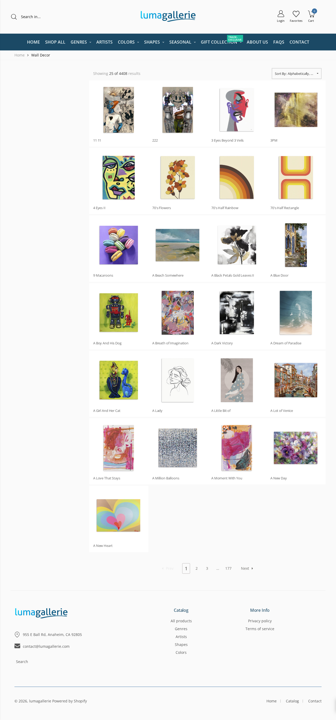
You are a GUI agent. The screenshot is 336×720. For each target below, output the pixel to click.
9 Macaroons (103, 275)
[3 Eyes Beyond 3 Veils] (236, 110)
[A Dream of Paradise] (296, 312)
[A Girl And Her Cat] (118, 380)
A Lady (157, 410)
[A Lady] (177, 380)
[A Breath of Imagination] (177, 312)
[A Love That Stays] (118, 447)
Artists (181, 636)
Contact (315, 700)
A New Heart (103, 545)
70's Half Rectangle (284, 207)
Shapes (181, 644)
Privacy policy (260, 620)
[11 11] (118, 110)
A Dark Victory (222, 343)
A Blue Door (279, 275)
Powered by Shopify (69, 700)
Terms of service (259, 628)
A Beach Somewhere (167, 275)
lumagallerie (40, 700)
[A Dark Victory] (236, 312)
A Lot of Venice (281, 410)
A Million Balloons (165, 478)
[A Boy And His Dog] (118, 312)
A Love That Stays (106, 478)
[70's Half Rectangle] (296, 177)
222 (155, 140)
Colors (181, 652)
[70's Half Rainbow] (236, 177)
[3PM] (296, 110)
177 (228, 568)
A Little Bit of (220, 410)
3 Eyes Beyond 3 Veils (227, 140)
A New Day (278, 478)
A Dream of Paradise (285, 343)
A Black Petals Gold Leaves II (232, 275)
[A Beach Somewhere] (177, 245)
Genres (181, 628)
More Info (260, 610)
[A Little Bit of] (236, 380)
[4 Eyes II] (118, 177)
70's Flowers (161, 207)
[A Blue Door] (296, 245)
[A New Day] (296, 447)
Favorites (296, 21)
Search (22, 661)
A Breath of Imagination (170, 343)
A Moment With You (226, 478)
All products (181, 620)
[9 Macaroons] (118, 245)
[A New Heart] (118, 515)
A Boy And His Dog (107, 343)
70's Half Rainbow (224, 207)
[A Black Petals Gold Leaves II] (236, 245)
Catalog (181, 610)
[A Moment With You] (236, 447)
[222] (177, 110)
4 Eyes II (99, 207)
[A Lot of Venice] (296, 380)
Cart (311, 21)
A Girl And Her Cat (106, 410)
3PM (273, 140)
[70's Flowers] (177, 177)
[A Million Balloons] (177, 447)
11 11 (97, 140)
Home (271, 700)
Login (281, 21)
